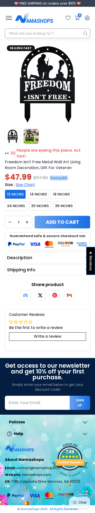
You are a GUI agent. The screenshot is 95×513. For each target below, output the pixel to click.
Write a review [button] (47, 336)
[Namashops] (34, 18)
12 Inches (15, 194)
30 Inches (40, 205)
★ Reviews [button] (91, 261)
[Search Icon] (85, 33)
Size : (20, 184)
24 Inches (16, 205)
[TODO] (25, 295)
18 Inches (61, 194)
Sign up (80, 403)
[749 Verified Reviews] (70, 479)
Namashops (30, 509)
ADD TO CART (62, 222)
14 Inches (38, 194)
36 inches (64, 205)
